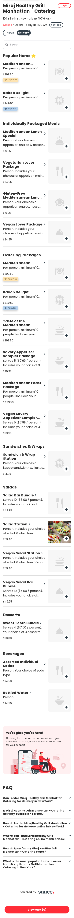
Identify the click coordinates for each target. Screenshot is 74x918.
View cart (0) (37, 910)
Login (64, 5)
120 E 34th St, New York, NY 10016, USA (27, 18)
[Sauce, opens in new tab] (46, 892)
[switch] (17, 32)
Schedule (56, 24)
